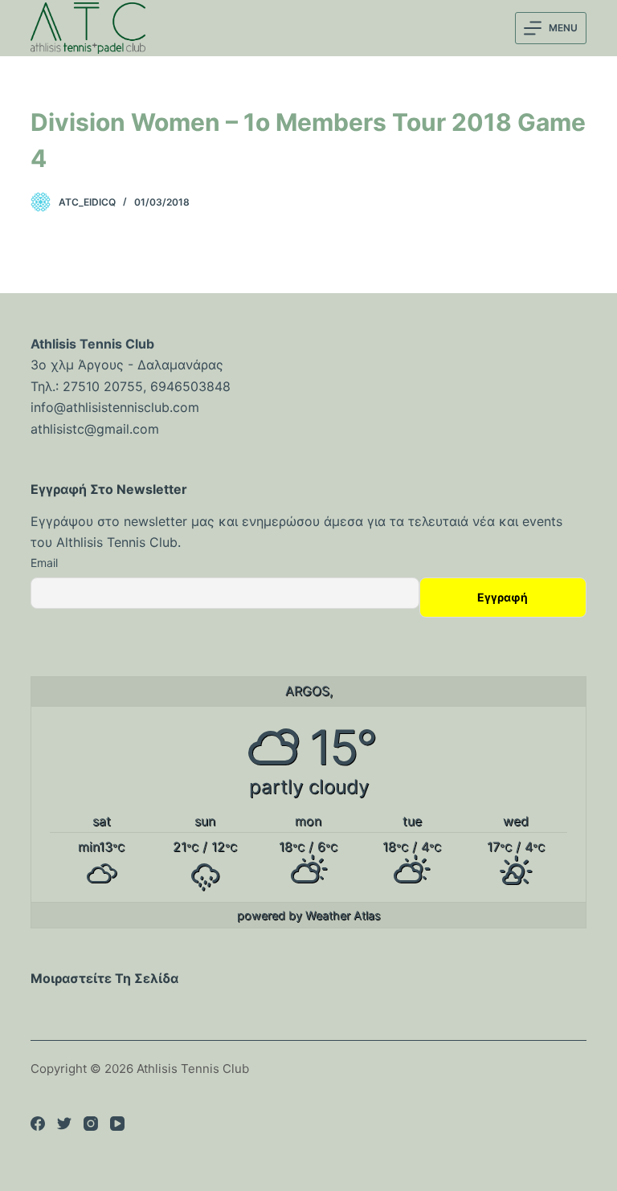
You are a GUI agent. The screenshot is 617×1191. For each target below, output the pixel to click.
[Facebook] (38, 1123)
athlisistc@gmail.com (95, 429)
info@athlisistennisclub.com (115, 407)
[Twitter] (64, 1123)
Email (44, 562)
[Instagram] (91, 1123)
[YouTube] (117, 1123)
